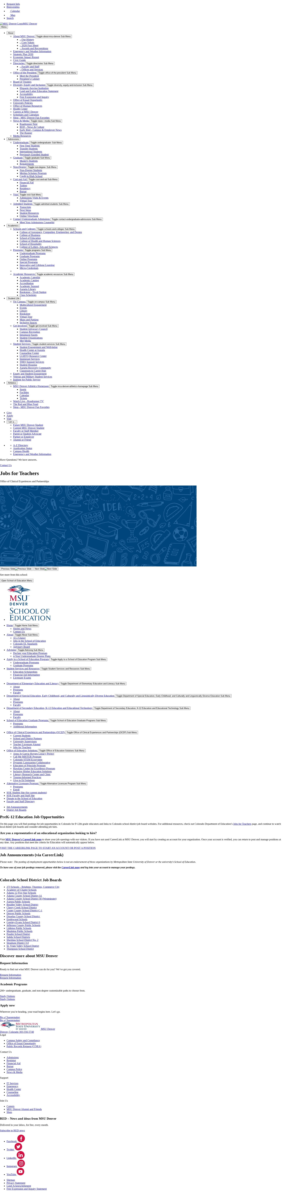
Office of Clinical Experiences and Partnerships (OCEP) (36, 732)
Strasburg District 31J (18, 943)
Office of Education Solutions (22, 750)
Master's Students (29, 161)
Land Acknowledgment (19, 1185)
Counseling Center (29, 353)
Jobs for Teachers (22, 747)
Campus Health (21, 451)
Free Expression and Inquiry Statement (27, 1188)
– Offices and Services (31, 69)
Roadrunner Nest (28, 124)
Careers (10, 1106)
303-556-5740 (26, 1032)
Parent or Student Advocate (27, 433)
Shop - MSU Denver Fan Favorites (31, 117)
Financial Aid (27, 182)
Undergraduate (21, 142)
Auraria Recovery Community (35, 367)
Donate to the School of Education (24, 798)
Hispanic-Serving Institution (34, 88)
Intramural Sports (29, 335)
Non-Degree (20, 167)
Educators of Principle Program (29, 765)
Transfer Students (29, 148)
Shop (9, 1112)
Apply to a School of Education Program (28, 659)
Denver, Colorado (9, 1032)
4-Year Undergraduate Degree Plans (31, 656)
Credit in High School (31, 176)
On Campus (19, 301)
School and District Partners (27, 738)
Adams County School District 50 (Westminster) (32, 898)
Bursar (23, 191)
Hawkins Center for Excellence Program (34, 768)
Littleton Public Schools (19, 928)
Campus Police (14, 1069)
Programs (18, 250)
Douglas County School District (23, 916)
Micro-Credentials (29, 268)
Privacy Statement (16, 1183)
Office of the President (25, 72)
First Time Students (30, 145)
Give (9, 412)
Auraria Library (28, 289)
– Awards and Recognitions (34, 48)
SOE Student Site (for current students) (27, 792)
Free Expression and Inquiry (34, 97)
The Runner (26, 133)
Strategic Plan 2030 (23, 54)
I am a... (12, 422)
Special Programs (29, 262)
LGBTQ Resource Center (33, 356)
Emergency (12, 1086)
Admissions (13, 139)
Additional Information (25, 726)
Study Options (7, 999)
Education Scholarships (25, 671)
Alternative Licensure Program (23, 783)
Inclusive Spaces (28, 322)
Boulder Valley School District (22, 904)
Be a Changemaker (10, 1020)
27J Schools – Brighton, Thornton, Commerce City (33, 887)
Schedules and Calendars (26, 114)
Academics (13, 225)
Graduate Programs (30, 256)
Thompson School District (20, 948)
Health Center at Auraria (32, 350)
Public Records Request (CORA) (24, 1046)
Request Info (13, 4)
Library (23, 310)
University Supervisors (25, 741)
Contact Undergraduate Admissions (31, 219)
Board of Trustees (22, 81)
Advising (11, 650)
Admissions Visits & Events (34, 197)
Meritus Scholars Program (33, 173)
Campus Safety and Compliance (23, 1040)
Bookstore (25, 313)
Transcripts (25, 207)
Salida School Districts (18, 937)
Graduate (18, 157)
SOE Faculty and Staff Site (21, 795)
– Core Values (27, 42)
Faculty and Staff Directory (21, 801)
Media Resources (22, 135)
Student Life (13, 298)
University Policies (23, 103)
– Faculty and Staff (29, 66)
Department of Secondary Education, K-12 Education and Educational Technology (50, 708)
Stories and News (22, 628)
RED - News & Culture (32, 127)
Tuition (23, 185)
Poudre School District (18, 934)
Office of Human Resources (27, 106)
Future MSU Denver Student (28, 425)
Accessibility (26, 94)
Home (10, 625)
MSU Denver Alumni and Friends (24, 1109)
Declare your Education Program (30, 653)
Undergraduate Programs (33, 253)
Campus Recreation (30, 332)
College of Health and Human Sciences (40, 241)
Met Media (25, 340)
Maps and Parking (29, 319)
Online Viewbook (29, 216)
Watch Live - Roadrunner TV (28, 401)
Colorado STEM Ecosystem (27, 759)
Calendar (24, 395)
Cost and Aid (20, 179)
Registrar (11, 1060)
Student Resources (29, 213)
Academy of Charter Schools (22, 889)
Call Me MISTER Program (27, 756)
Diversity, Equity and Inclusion (29, 85)
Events (23, 307)
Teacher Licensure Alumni (26, 744)
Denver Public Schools (18, 913)
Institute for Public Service (26, 379)
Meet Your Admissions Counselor (37, 222)
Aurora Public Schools (18, 901)
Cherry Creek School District (22, 907)
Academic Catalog (29, 280)
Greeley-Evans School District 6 (23, 922)
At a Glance (19, 638)
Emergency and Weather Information (32, 51)
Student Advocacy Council (33, 329)
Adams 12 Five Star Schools (21, 892)
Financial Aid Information (26, 674)
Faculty (17, 692)
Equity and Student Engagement (30, 373)
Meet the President (29, 76)
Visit (16, 194)
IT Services (12, 1083)
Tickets (23, 398)
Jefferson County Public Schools (23, 925)
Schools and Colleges (24, 229)
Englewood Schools (17, 919)
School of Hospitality (31, 244)
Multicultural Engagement (33, 305)
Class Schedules (28, 295)
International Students (31, 151)
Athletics (12, 383)
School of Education (30, 238)
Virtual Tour (26, 200)
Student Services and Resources (23, 668)
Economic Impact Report (26, 57)
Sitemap (11, 1180)
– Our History (27, 39)
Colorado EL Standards (25, 643)
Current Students (21, 735)
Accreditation (27, 283)
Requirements (27, 163)
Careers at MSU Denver (25, 111)
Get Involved (20, 325)
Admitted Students (23, 203)
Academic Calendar (30, 277)
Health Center (20, 108)
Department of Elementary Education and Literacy (33, 683)
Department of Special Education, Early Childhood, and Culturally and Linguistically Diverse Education (61, 695)
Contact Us (19, 631)
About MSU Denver (24, 36)
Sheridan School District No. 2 (22, 940)
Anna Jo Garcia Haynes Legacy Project (33, 753)
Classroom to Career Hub (33, 370)
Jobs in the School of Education (29, 640)
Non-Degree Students (31, 170)
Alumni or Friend (22, 439)
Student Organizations (31, 337)
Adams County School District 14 (24, 895)
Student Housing (28, 364)
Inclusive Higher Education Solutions (32, 771)
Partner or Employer (23, 436)
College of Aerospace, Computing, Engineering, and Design (51, 232)
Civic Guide (19, 60)
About (10, 33)
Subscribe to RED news (12, 1130)
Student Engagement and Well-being (38, 347)
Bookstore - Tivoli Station (33, 292)
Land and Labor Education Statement (39, 91)
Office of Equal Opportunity (27, 100)
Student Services (22, 344)
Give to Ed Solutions (24, 780)
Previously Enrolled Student (34, 154)
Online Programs (28, 259)
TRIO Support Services (32, 362)
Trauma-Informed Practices (27, 777)
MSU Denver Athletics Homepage (31, 386)
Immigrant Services (30, 359)
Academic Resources (24, 274)
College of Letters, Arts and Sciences (39, 247)
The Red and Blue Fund (25, 404)
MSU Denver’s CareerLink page (23, 839)
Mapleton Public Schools (19, 931)
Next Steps (25, 210)
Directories (19, 63)
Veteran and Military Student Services (32, 376)
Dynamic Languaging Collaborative (31, 762)
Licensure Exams (22, 677)
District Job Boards (16, 810)
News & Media (21, 120)
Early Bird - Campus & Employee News (41, 130)
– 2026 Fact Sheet (29, 45)
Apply (10, 415)
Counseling (12, 1092)
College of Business (30, 235)
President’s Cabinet (29, 78)
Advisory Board (21, 646)
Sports (23, 389)
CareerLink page (71, 867)
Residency (25, 188)
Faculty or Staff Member (25, 430)
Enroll (16, 789)
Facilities (24, 392)
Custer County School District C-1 (24, 910)
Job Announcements (17, 807)
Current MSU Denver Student (28, 428)
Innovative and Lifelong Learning (37, 265)
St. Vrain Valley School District (23, 946)
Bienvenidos (13, 7)
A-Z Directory (20, 445)
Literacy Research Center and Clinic (32, 774)
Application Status (22, 448)
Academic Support (29, 286)
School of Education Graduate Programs (28, 720)
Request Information (10, 977)
